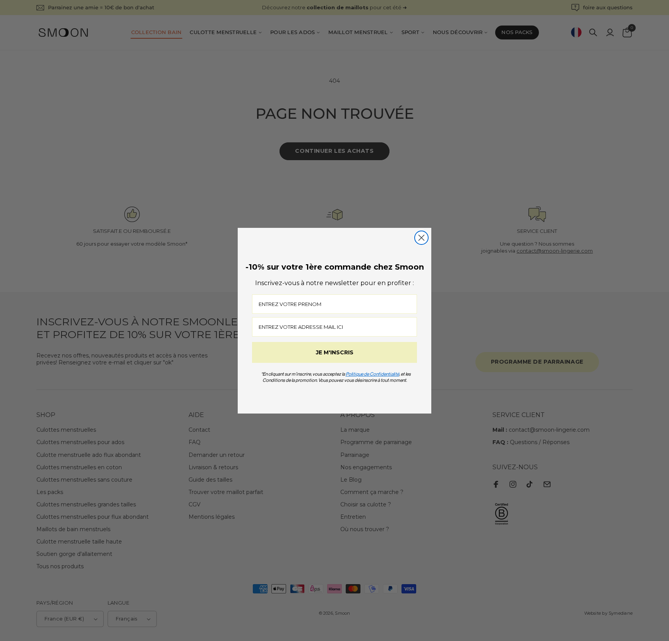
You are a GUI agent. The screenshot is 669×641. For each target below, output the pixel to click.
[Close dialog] (421, 237)
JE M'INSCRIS (334, 352)
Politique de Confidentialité (372, 374)
